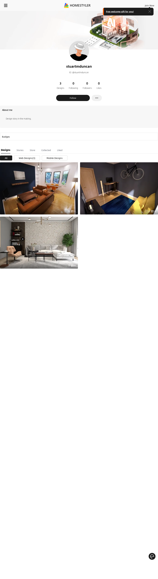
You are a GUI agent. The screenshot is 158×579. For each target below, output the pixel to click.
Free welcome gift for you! (120, 11)
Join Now (149, 5)
